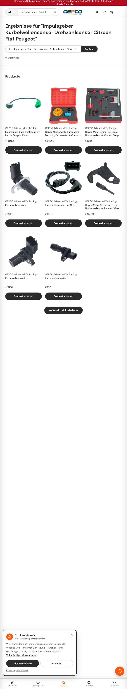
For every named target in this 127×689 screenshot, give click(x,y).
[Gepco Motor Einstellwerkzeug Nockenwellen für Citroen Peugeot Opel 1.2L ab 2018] (103, 105)
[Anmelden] (97, 12)
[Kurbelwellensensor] (23, 178)
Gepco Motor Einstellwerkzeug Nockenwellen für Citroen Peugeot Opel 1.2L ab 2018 (103, 133)
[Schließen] (71, 634)
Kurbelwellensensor (15, 205)
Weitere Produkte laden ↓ (63, 310)
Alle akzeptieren (23, 663)
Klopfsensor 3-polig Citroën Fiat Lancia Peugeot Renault (22, 133)
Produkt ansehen (23, 150)
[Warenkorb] (111, 12)
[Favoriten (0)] (104, 12)
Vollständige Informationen (21, 655)
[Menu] (119, 12)
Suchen (89, 49)
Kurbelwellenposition (16, 278)
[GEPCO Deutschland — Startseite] (73, 12)
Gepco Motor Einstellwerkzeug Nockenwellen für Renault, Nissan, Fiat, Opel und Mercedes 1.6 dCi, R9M (103, 207)
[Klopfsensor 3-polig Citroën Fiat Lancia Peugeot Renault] (23, 105)
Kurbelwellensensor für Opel (60, 205)
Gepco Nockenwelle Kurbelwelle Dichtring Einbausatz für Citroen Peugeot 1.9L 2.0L (62, 133)
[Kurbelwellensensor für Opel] (63, 178)
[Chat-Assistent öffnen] (119, 671)
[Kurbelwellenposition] (23, 252)
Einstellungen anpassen (17, 670)
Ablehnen (56, 663)
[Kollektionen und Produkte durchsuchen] (55, 12)
